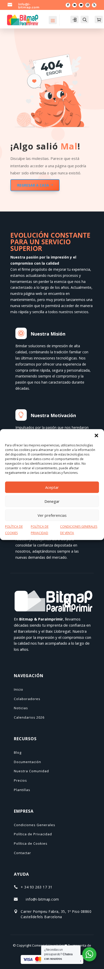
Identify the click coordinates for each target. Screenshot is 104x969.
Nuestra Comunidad (31, 771)
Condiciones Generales (34, 825)
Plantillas (22, 790)
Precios (20, 780)
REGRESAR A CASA (33, 185)
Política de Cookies (30, 843)
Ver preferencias (52, 515)
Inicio (18, 689)
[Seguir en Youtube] (81, 5)
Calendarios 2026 (29, 717)
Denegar (52, 501)
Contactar (22, 853)
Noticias (21, 708)
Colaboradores (27, 699)
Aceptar (52, 487)
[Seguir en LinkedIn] (74, 5)
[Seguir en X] (94, 5)
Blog (17, 752)
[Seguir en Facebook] (68, 5)
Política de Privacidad (33, 834)
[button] (96, 435)
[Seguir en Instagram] (87, 5)
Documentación (27, 762)
